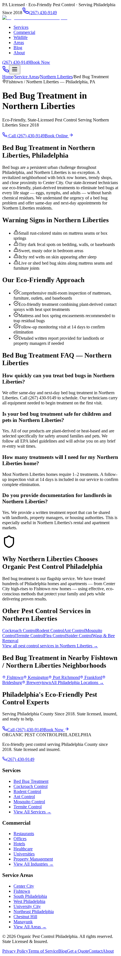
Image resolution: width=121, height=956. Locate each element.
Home (7, 76)
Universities (24, 854)
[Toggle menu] (14, 69)
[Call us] (5, 71)
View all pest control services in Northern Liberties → (50, 645)
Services (21, 27)
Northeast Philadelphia (34, 911)
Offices (20, 838)
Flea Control (55, 635)
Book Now (40, 62)
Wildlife (21, 37)
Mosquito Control (29, 801)
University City (27, 906)
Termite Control (30, 635)
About (19, 52)
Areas (19, 42)
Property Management (33, 859)
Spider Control (79, 635)
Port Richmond (66, 677)
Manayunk (23, 921)
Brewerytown (38, 682)
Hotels (19, 843)
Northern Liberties (56, 76)
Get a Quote (78, 951)
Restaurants (24, 833)
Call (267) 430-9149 (26, 135)
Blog (18, 47)
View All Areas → (30, 926)
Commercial (24, 32)
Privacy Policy (15, 951)
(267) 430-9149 (43, 12)
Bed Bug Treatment (31, 781)
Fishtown (15, 677)
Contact (95, 951)
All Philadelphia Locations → (77, 682)
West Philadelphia (29, 901)
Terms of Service (43, 951)
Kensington (38, 677)
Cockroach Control (19, 630)
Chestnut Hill (25, 916)
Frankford (93, 677)
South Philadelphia (30, 896)
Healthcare (23, 848)
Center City (24, 886)
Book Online (57, 135)
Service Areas (26, 76)
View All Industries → (33, 864)
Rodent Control (50, 630)
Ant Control (74, 630)
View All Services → (32, 811)
